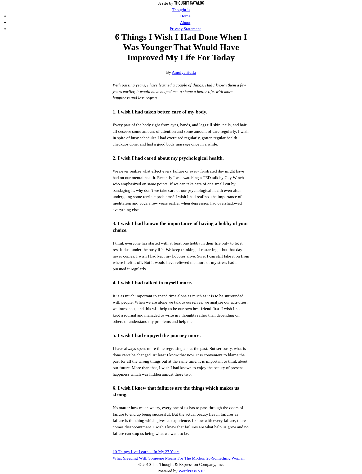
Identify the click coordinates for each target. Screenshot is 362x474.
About (185, 22)
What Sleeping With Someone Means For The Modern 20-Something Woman (178, 458)
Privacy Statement (185, 28)
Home (185, 16)
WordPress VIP (191, 471)
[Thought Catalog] (189, 3)
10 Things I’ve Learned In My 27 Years (146, 451)
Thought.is (181, 9)
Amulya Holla (184, 72)
